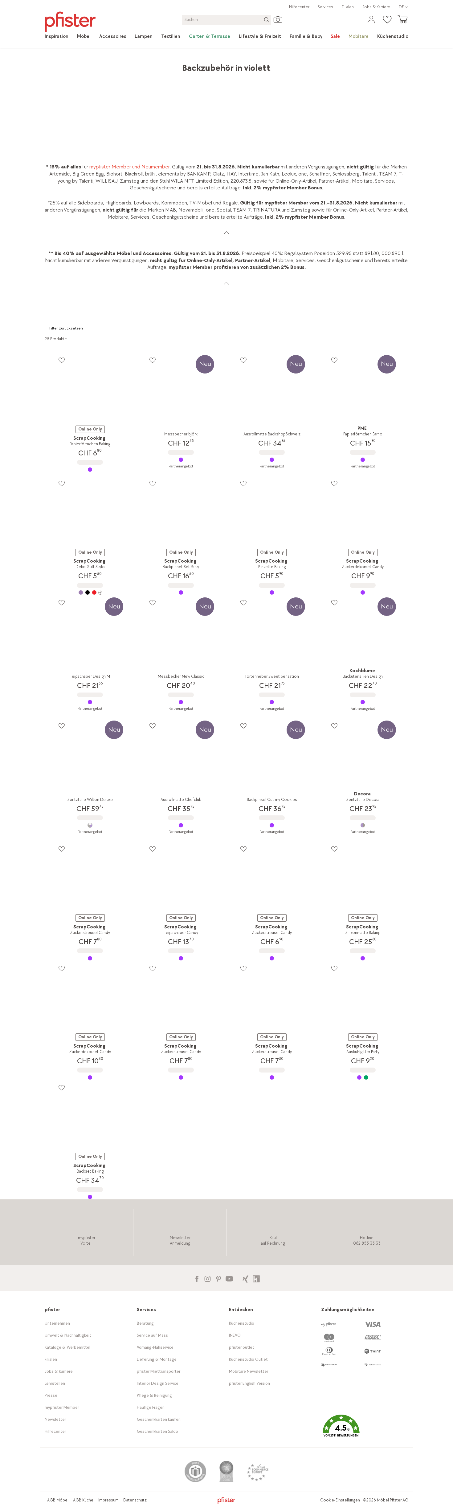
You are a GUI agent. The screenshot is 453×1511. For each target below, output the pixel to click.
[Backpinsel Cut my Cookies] (272, 825)
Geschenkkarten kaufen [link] (159, 1419)
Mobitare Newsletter (248, 1371)
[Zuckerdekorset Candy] (363, 592)
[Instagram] (207, 1278)
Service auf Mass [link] (152, 1335)
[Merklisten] (61, 360)
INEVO (235, 1335)
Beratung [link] (145, 1323)
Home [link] (51, 65)
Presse (51, 1395)
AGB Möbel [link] (57, 1500)
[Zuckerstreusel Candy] (90, 958)
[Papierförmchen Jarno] (363, 459)
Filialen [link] (348, 7)
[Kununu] (256, 1278)
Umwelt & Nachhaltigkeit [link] (68, 1335)
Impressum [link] (108, 1500)
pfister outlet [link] (241, 1347)
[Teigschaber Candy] (181, 958)
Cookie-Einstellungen (340, 1500)
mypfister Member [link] (62, 1407)
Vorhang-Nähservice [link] (155, 1347)
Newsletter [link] (55, 1419)
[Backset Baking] (90, 1196)
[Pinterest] (218, 1278)
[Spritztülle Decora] (363, 825)
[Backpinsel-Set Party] (181, 592)
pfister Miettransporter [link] (158, 1371)
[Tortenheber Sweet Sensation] (272, 702)
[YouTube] (229, 1278)
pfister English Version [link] (249, 1383)
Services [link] (325, 7)
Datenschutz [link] (135, 1500)
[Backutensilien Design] (363, 702)
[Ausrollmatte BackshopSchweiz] (272, 459)
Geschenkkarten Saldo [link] (157, 1431)
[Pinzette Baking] (272, 592)
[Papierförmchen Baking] (90, 469)
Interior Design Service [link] (157, 1383)
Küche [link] (126, 65)
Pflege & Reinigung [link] (154, 1395)
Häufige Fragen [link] (151, 1407)
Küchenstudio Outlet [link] (248, 1359)
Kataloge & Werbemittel (67, 1347)
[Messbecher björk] (181, 459)
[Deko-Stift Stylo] (90, 592)
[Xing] (245, 1278)
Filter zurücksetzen (66, 328)
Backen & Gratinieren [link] (161, 65)
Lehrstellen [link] (55, 1383)
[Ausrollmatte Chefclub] (181, 825)
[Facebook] (196, 1278)
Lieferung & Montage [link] (157, 1359)
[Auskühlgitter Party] (363, 1077)
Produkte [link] (73, 65)
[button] (341, 1430)
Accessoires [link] (101, 65)
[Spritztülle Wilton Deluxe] (90, 825)
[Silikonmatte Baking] (363, 958)
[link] (56, 37)
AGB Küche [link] (83, 1500)
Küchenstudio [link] (241, 1323)
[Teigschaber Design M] (90, 702)
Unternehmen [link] (57, 1323)
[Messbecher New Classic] (181, 702)
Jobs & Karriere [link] (376, 7)
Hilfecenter (299, 7)
